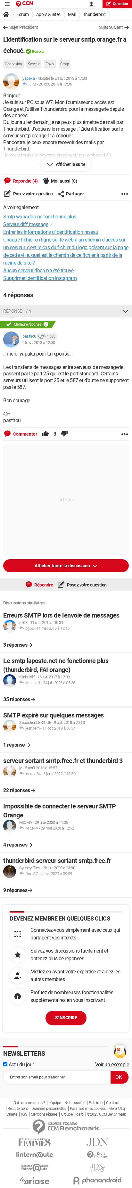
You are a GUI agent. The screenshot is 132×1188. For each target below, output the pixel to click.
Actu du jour (20, 1064)
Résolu (37, 51)
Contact (112, 1103)
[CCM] (24, 4)
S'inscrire (66, 1017)
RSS (24, 1114)
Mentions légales (44, 1114)
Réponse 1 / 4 (17, 311)
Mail (72, 14)
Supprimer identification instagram (40, 278)
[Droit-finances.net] (97, 1155)
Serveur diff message (25, 224)
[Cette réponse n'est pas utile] (64, 434)
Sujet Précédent (23, 27)
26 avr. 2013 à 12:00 (38, 342)
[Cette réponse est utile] (45, 434)
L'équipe (55, 1103)
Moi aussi (64, 181)
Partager (75, 193)
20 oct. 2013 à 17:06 (55, 84)
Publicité (96, 1103)
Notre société (74, 1103)
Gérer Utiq (117, 1108)
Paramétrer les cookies (88, 1108)
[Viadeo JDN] (97, 1168)
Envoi (49, 64)
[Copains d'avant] (34, 1168)
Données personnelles (48, 1108)
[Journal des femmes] (34, 1142)
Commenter (24, 434)
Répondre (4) (25, 181)
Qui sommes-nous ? (29, 1103)
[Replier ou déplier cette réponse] (125, 311)
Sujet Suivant (111, 27)
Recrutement (18, 1108)
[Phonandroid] (97, 1180)
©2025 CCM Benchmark (106, 1114)
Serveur (34, 64)
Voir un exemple (112, 1064)
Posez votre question (32, 193)
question (120, 4)
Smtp (64, 64)
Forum (22, 14)
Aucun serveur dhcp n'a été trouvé (38, 270)
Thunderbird (94, 14)
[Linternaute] (34, 1155)
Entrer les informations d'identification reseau (50, 232)
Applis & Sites (48, 14)
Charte (11, 1114)
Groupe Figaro (72, 1114)
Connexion (13, 64)
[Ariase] (34, 1180)
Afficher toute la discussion (63, 565)
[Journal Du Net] (97, 1142)
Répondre (43, 584)
